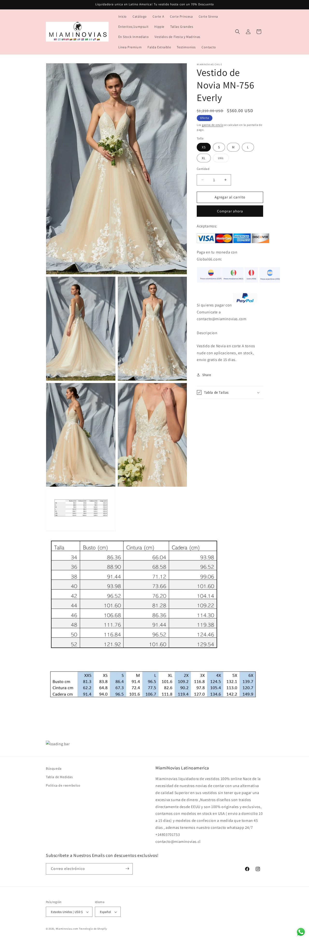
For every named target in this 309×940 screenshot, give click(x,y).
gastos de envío (212, 125)
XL (204, 158)
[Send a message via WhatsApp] (301, 932)
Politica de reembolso (63, 785)
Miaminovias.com (67, 929)
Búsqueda (54, 768)
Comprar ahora (230, 211)
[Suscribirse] (127, 868)
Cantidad (203, 169)
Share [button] (206, 374)
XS (204, 147)
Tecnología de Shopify (93, 929)
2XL (223, 159)
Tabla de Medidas (59, 777)
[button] (237, 31)
